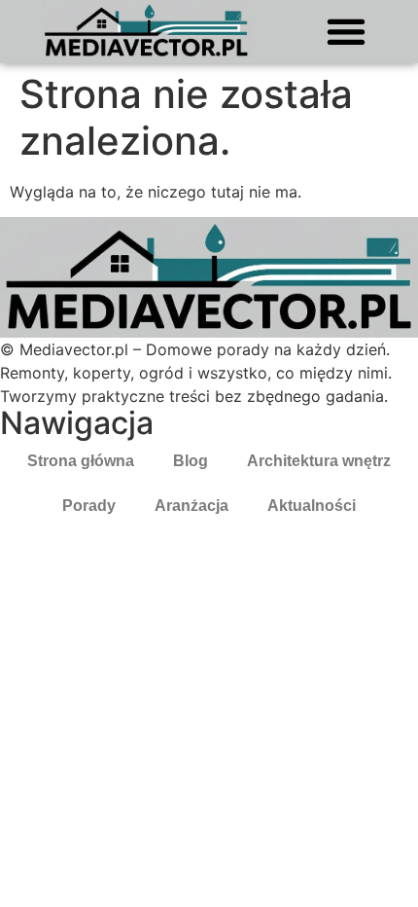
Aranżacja (191, 505)
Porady (89, 505)
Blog (190, 461)
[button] (345, 30)
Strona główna (80, 461)
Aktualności (311, 505)
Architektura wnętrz (319, 461)
